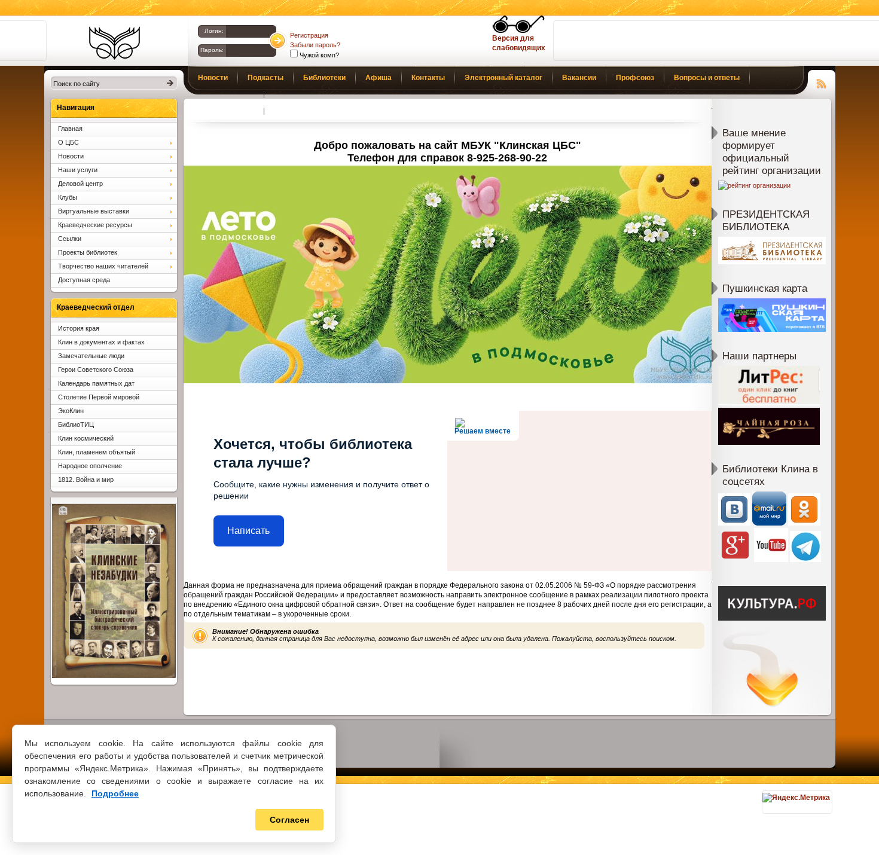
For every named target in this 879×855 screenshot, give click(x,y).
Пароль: (212, 50)
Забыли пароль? (315, 44)
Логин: (214, 31)
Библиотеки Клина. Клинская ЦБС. (114, 43)
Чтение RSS (821, 82)
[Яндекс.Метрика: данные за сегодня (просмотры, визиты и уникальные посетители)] (796, 797)
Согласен (289, 820)
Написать (248, 531)
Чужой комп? (318, 55)
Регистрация (309, 35)
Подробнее (115, 793)
